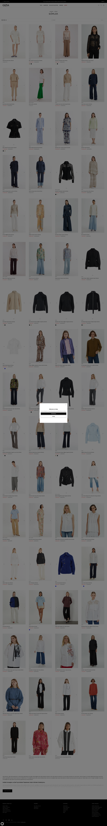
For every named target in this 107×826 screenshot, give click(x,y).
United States (53, 413)
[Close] (66, 405)
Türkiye (53, 416)
